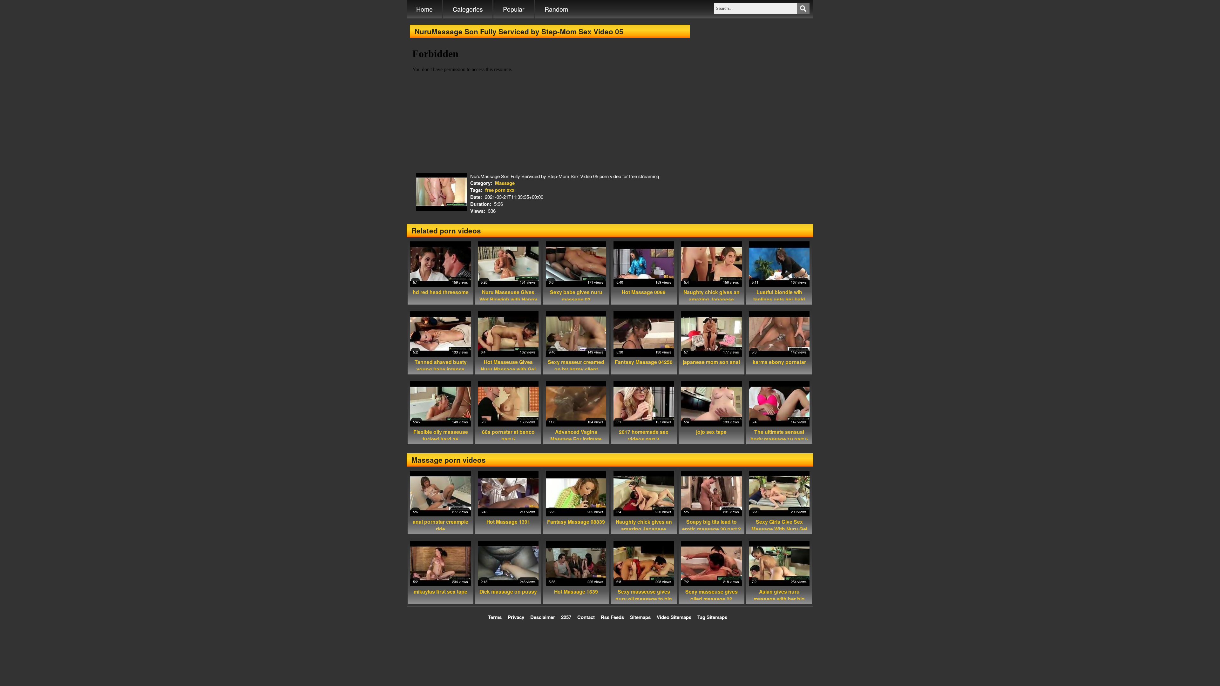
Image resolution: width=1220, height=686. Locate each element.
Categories (468, 9)
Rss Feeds (612, 617)
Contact (586, 617)
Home (424, 9)
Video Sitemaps (674, 617)
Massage (505, 182)
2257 (566, 617)
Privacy (516, 617)
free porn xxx (499, 189)
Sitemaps (640, 617)
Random (556, 9)
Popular (514, 9)
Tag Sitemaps (712, 617)
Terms (495, 617)
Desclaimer (542, 617)
